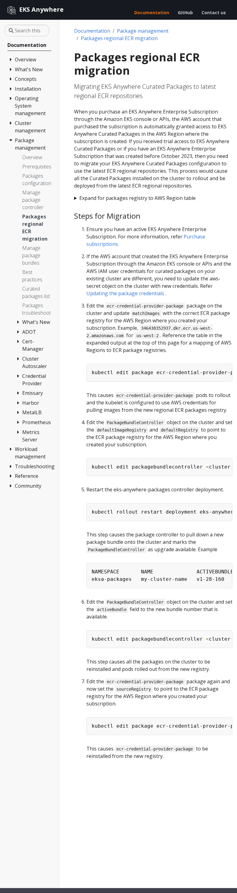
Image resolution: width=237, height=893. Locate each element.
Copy (224, 369)
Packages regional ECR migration (119, 38)
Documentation (92, 30)
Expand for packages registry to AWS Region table (137, 198)
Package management (142, 30)
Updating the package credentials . (126, 293)
